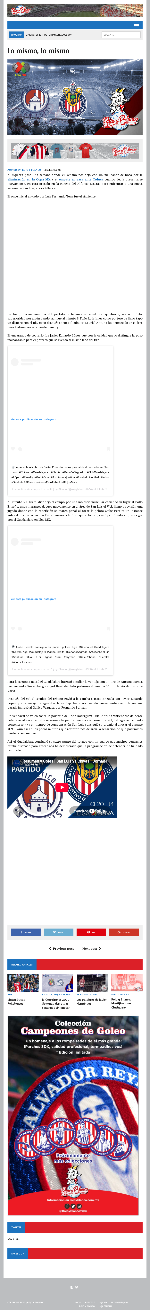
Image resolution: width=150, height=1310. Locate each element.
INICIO (78, 1302)
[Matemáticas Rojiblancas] (23, 989)
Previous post (63, 948)
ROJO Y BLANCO (63, 994)
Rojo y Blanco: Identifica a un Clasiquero (121, 1003)
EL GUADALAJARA (87, 994)
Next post (89, 948)
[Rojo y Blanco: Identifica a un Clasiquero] (127, 989)
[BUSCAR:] (121, 34)
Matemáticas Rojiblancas (16, 1002)
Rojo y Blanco (31, 169)
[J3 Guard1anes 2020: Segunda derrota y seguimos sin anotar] (57, 989)
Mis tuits (13, 1239)
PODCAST (90, 1302)
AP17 (10, 994)
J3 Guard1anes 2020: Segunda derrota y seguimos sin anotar (56, 1004)
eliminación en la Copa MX (29, 179)
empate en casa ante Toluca (81, 179)
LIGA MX (47, 994)
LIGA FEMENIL (105, 1306)
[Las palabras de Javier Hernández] (92, 989)
